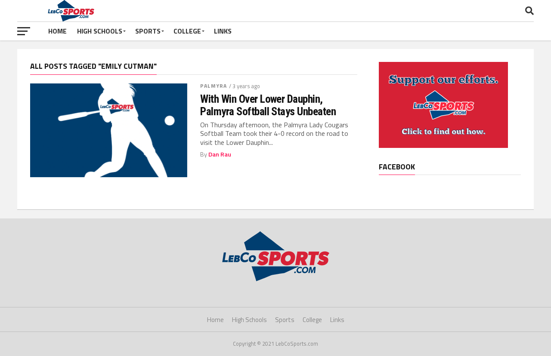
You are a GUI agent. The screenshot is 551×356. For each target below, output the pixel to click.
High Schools (99, 31)
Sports (148, 31)
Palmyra (213, 86)
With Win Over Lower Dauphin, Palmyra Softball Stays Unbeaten (268, 105)
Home (57, 31)
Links (223, 31)
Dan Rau (219, 154)
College (187, 31)
